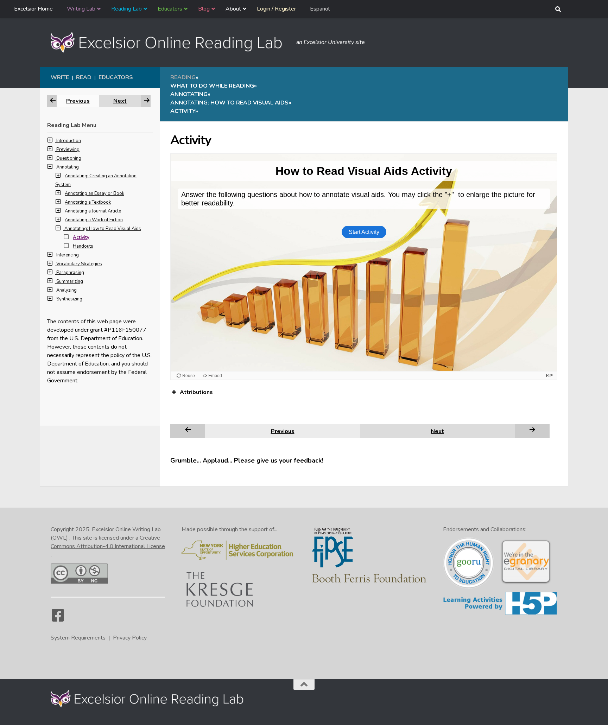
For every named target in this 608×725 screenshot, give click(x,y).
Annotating (67, 167)
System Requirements (78, 638)
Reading (183, 77)
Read (83, 77)
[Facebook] (58, 619)
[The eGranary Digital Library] (525, 583)
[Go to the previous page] (187, 431)
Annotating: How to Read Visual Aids (102, 228)
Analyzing (66, 290)
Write (60, 77)
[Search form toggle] (558, 9)
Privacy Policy (130, 638)
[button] (51, 141)
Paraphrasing (70, 272)
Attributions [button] (196, 392)
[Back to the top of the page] (304, 684)
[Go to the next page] (532, 431)
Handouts (83, 246)
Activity (81, 237)
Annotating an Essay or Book (94, 193)
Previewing (68, 149)
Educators (116, 77)
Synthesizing (69, 299)
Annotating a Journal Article (93, 211)
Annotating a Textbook (88, 202)
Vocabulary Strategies (79, 264)
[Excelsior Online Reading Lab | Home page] (170, 42)
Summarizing (69, 281)
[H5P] (500, 613)
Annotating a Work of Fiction (94, 220)
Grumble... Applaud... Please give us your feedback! (246, 460)
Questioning (68, 158)
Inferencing (67, 255)
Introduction (68, 141)
